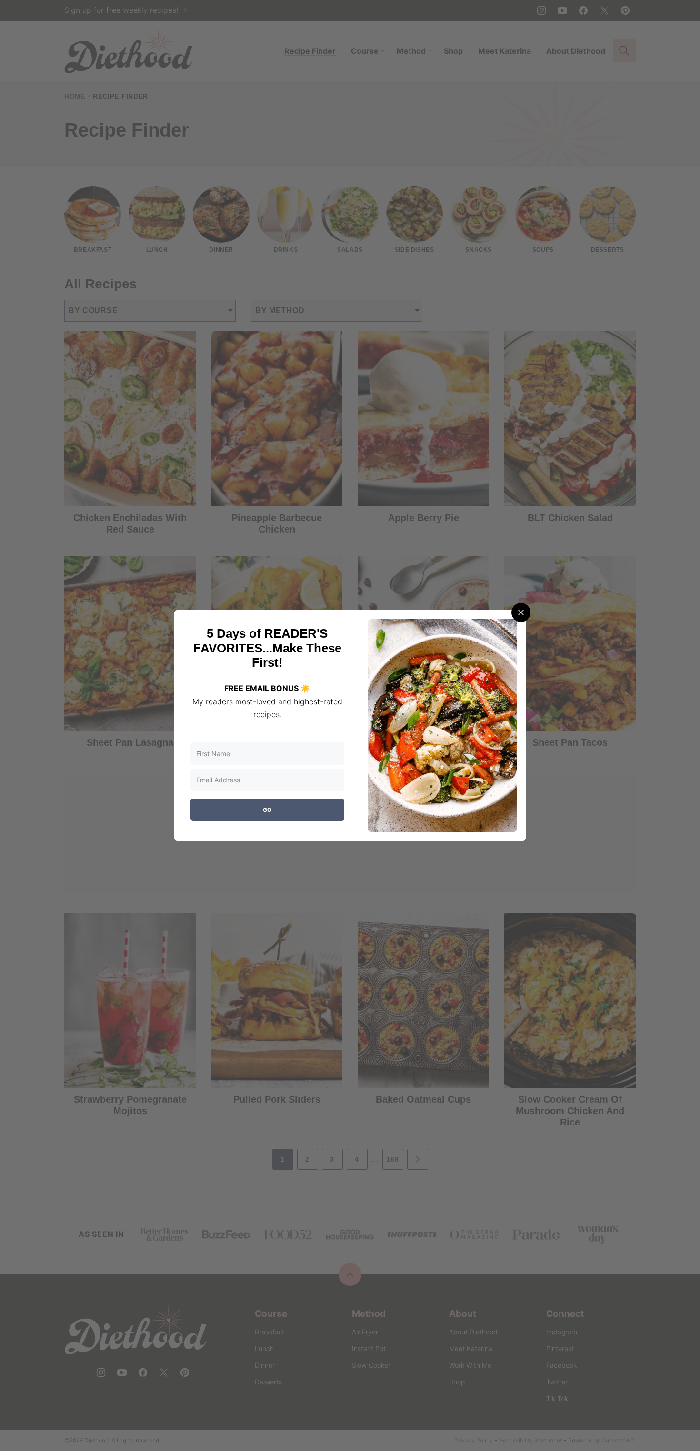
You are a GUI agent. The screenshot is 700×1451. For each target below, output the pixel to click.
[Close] (520, 612)
